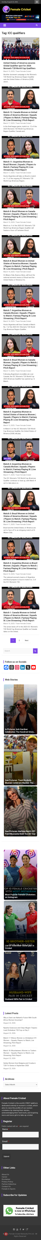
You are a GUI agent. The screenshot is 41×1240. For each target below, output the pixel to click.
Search (35, 650)
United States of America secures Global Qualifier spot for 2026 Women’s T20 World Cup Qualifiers (19, 66)
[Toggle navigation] (5, 25)
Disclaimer (6, 1179)
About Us (5, 1174)
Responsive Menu (37, 2)
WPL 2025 (7, 458)
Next (26, 640)
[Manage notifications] (6, 1234)
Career (4, 1177)
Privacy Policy (7, 1182)
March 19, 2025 (8, 71)
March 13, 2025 (8, 371)
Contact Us (6, 1186)
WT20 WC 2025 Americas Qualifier (16, 57)
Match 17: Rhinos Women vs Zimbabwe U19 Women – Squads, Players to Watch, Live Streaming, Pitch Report (19, 1040)
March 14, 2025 (8, 272)
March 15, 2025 (8, 222)
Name (5, 1129)
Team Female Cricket (23, 71)
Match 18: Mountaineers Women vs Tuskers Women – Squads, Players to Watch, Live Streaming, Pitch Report (19, 1053)
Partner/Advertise (9, 1184)
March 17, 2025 (8, 123)
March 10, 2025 (8, 574)
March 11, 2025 (8, 475)
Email (5, 1141)
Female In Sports (8, 1189)
